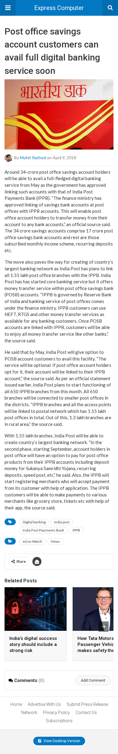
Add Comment (93, 680)
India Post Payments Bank (43, 530)
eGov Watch (32, 541)
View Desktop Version (61, 741)
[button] (8, 8)
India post (62, 522)
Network (29, 712)
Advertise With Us (44, 704)
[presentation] (103, 626)
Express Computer (59, 8)
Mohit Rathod (33, 157)
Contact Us (86, 712)
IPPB (76, 530)
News (55, 541)
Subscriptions (59, 720)
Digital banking (34, 522)
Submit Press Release (87, 704)
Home (16, 704)
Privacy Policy (56, 712)
